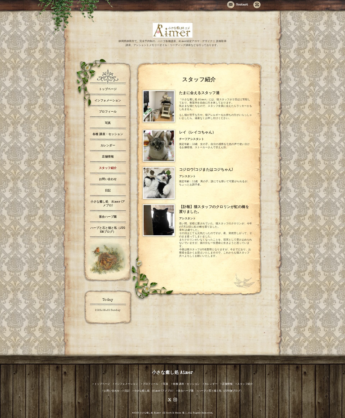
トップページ (108, 89)
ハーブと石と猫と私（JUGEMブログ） (107, 230)
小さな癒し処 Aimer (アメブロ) (108, 204)
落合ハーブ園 (108, 217)
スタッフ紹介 (108, 168)
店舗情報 (108, 157)
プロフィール (108, 112)
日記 (108, 190)
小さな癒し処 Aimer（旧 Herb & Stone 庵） (163, 413)
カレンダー (107, 145)
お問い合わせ (108, 179)
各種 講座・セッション (108, 134)
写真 (108, 123)
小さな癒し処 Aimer (172, 373)
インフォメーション (108, 100)
